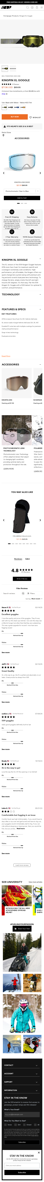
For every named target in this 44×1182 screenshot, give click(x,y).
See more (6, 652)
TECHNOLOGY (11, 294)
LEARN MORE (8, 469)
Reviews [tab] (18, 559)
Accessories (10, 364)
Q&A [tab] (27, 559)
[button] (22, 952)
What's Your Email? (11, 1110)
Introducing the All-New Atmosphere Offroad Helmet (18, 910)
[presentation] (11, 219)
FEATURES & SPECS (14, 309)
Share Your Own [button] (24, 929)
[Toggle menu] (41, 7)
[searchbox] (11, 593)
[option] (22, 42)
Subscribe (22, 1142)
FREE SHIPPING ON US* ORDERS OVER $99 (22, 2)
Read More (6, 356)
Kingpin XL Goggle (15, 259)
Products (15, 16)
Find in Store (6, 133)
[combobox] (34, 599)
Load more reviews (22, 865)
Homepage (7, 16)
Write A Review (22, 579)
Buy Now (15, 117)
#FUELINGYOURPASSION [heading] (22, 924)
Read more (21, 829)
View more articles (35, 882)
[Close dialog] (38, 1152)
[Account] (32, 7)
